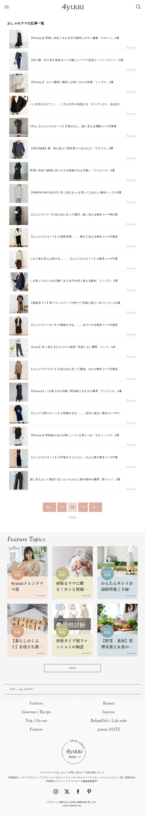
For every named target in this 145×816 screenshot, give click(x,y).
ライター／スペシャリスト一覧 (106, 777)
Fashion (36, 703)
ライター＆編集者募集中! (84, 781)
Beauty (109, 703)
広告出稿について (94, 772)
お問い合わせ (75, 772)
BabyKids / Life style (109, 721)
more (72, 668)
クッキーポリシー (77, 777)
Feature (36, 729)
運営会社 (130, 777)
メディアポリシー (29, 777)
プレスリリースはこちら (53, 772)
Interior (108, 712)
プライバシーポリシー (54, 777)
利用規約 (13, 777)
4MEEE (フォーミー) (57, 781)
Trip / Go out (36, 721)
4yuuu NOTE (108, 729)
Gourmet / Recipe (36, 712)
